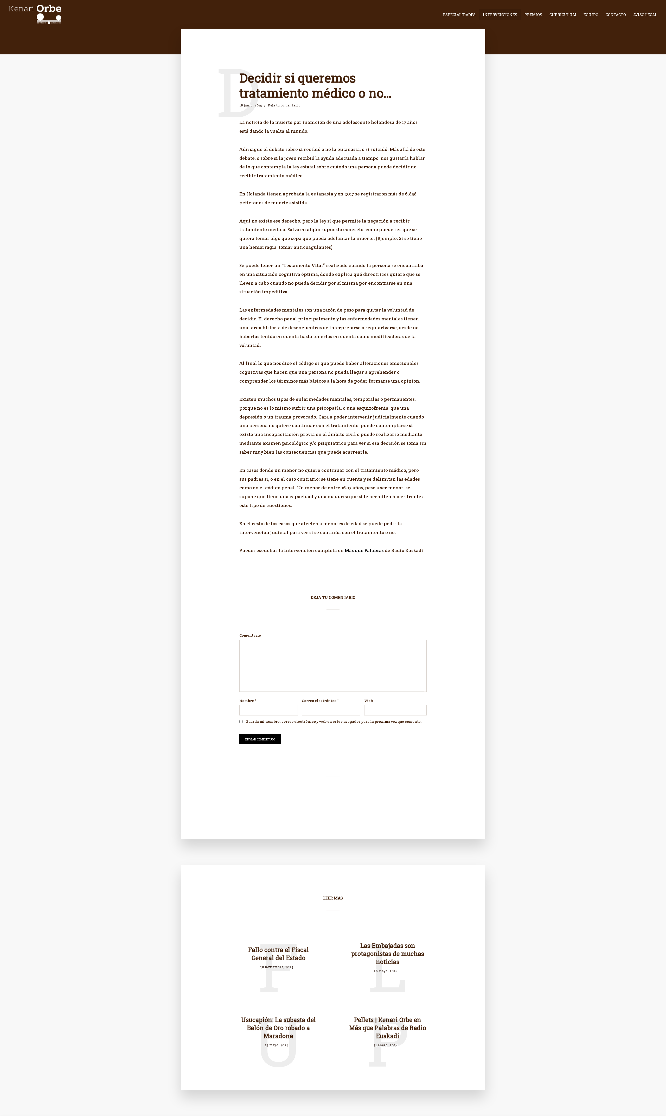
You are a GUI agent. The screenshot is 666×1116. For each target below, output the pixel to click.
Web (368, 700)
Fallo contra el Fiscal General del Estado (278, 954)
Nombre (248, 700)
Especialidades (459, 14)
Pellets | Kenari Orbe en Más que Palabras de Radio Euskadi (387, 1028)
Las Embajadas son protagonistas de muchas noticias (387, 954)
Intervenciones (500, 14)
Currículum (562, 14)
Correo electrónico (320, 700)
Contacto (616, 14)
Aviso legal (645, 14)
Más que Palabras (364, 550)
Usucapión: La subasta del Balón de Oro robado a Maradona (278, 1028)
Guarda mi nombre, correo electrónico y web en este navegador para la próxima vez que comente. (334, 721)
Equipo (591, 14)
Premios (533, 14)
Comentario (250, 635)
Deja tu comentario (284, 105)
